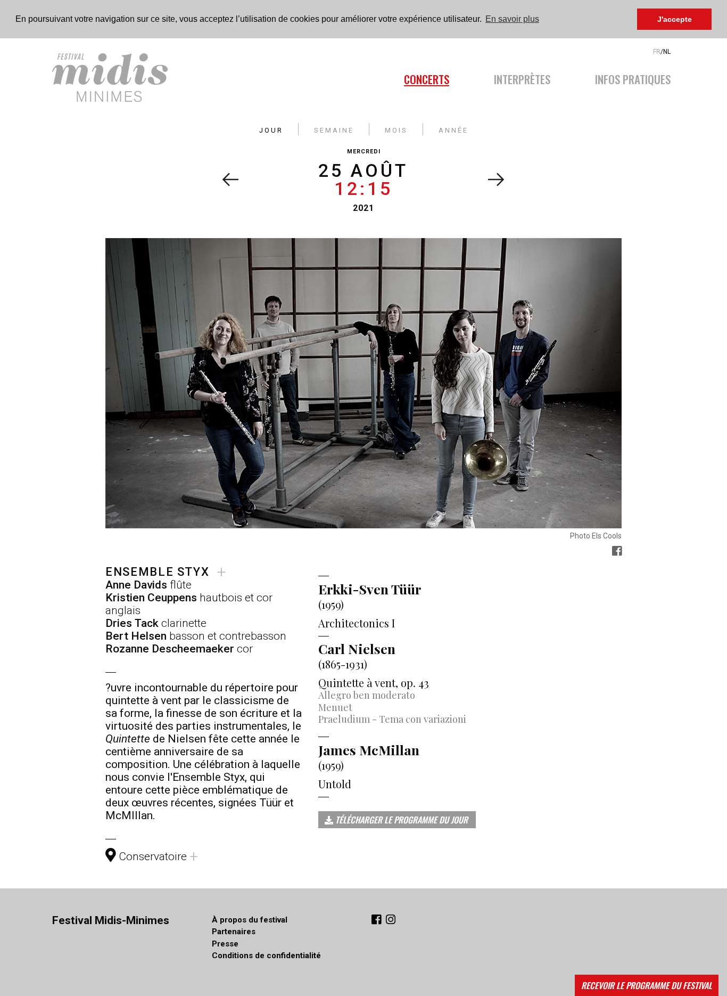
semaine (334, 129)
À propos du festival (249, 920)
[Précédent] (230, 179)
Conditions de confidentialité (266, 955)
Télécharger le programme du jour (400, 819)
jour (271, 129)
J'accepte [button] (674, 19)
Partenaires (233, 931)
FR (656, 51)
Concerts (426, 78)
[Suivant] (496, 179)
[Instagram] (390, 921)
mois (396, 129)
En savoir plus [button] (512, 18)
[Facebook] (377, 921)
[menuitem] (438, 76)
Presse (225, 944)
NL (667, 51)
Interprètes (522, 78)
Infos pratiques (633, 78)
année (453, 129)
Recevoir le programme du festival (646, 985)
